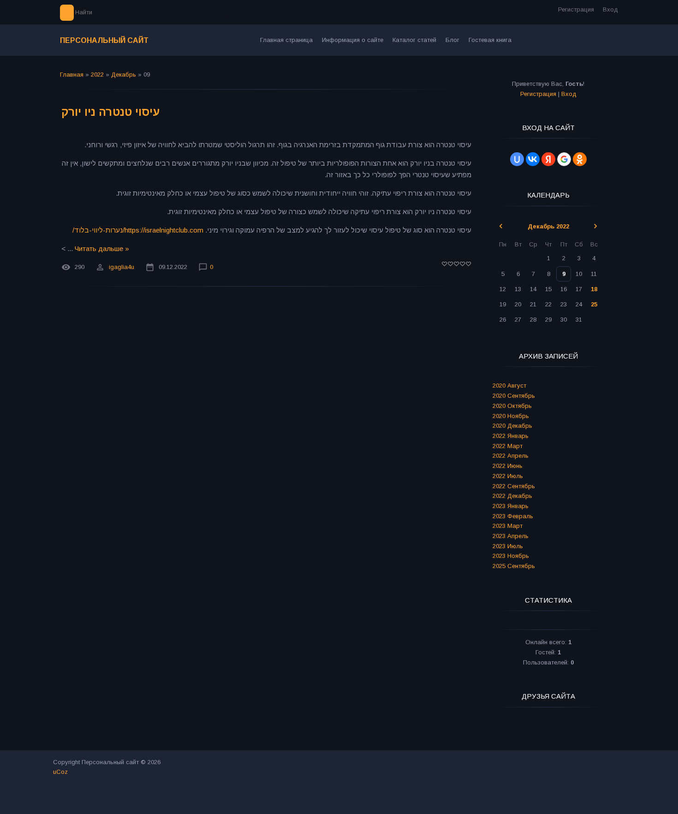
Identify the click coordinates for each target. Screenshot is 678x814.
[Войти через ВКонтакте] (533, 159)
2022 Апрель (511, 455)
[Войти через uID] (517, 159)
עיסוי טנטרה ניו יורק (110, 112)
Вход (610, 9)
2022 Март (508, 446)
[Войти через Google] (564, 159)
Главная (71, 74)
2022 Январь (511, 435)
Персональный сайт (104, 40)
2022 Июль (508, 476)
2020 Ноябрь (511, 416)
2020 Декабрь (512, 425)
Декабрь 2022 (548, 226)
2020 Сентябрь (514, 395)
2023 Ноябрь (511, 555)
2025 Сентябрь (514, 566)
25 (594, 304)
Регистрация (576, 9)
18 (594, 289)
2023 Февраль (513, 516)
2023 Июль (508, 546)
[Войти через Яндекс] (548, 159)
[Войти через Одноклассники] (580, 159)
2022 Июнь (508, 465)
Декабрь (123, 74)
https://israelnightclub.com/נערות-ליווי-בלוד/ (137, 230)
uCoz (60, 771)
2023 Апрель (511, 536)
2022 (97, 74)
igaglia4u (121, 267)
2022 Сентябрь (514, 486)
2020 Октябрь (512, 405)
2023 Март (508, 525)
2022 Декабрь (512, 495)
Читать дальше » (102, 248)
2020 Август (509, 385)
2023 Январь (511, 506)
